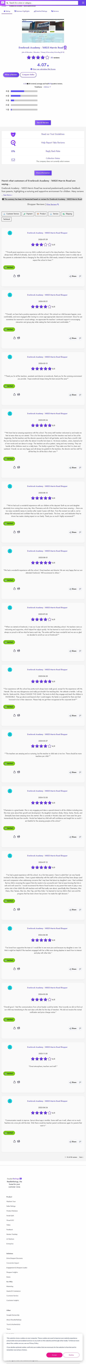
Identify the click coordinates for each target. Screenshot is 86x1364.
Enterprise (10, 1244)
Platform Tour (11, 1201)
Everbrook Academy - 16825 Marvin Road (41, 47)
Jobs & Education (27, 52)
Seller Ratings (11, 1206)
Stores (4, 6)
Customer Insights (13, 1300)
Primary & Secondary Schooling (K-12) (52, 52)
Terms (9, 1329)
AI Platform (10, 1239)
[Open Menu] (83, 3)
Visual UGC (10, 1220)
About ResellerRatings (14, 1320)
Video (8, 1225)
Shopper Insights (12, 1272)
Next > (81, 1157)
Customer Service (12, 1296)
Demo (8, 1277)
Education (37, 52)
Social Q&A (10, 1215)
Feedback (10, 1229)
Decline (71, 1355)
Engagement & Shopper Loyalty (17, 1267)
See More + (7, 195)
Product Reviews (12, 1211)
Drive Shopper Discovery (15, 1258)
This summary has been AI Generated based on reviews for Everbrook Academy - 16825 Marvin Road (43, 199)
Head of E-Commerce (13, 1291)
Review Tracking (12, 1234)
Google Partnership (13, 1315)
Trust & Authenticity (13, 1324)
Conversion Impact (13, 1263)
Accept (54, 1355)
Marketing (10, 1286)
